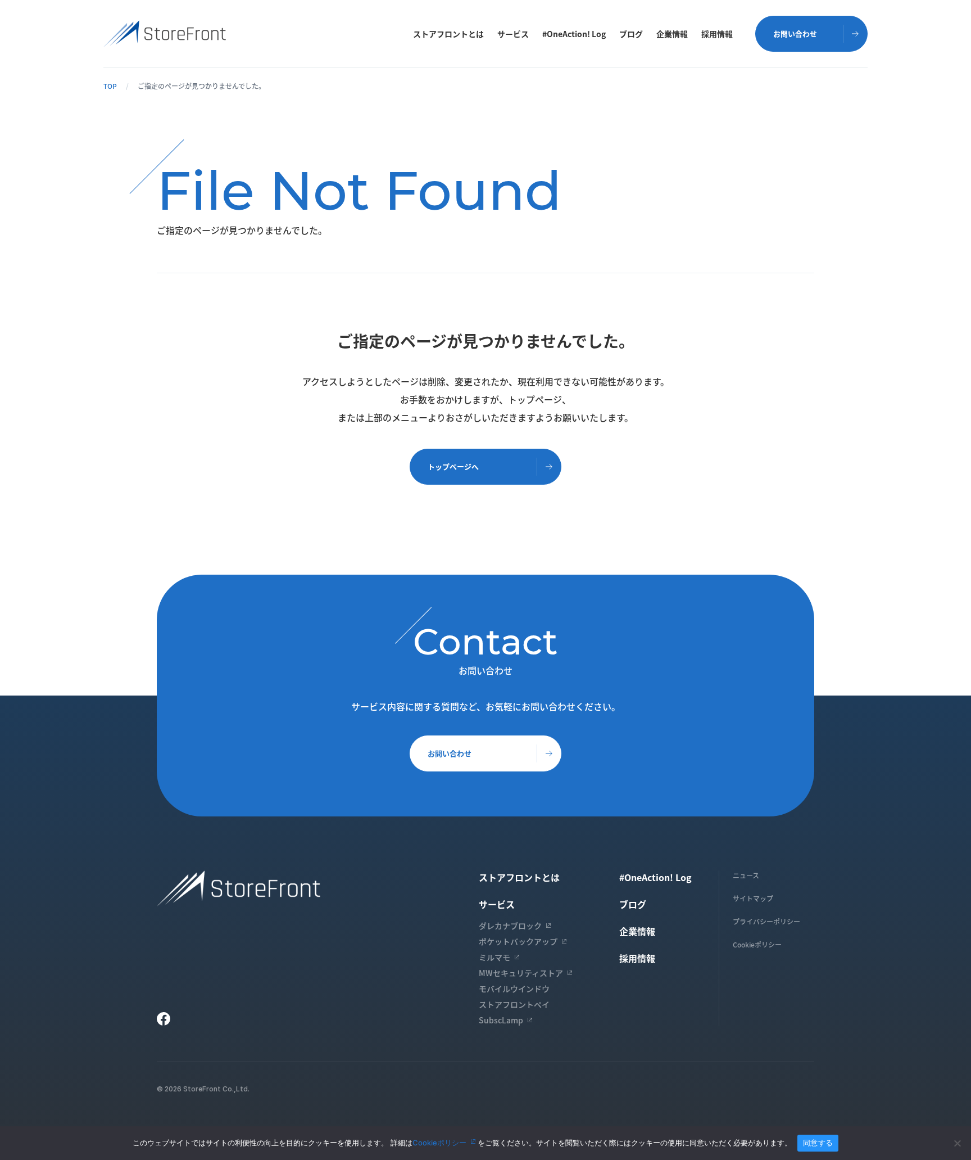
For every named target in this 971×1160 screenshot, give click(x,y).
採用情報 (717, 33)
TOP (110, 86)
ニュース (746, 875)
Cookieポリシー (757, 944)
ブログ (631, 33)
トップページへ (453, 466)
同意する (818, 1142)
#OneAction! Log (574, 33)
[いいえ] (957, 1143)
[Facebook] (163, 1019)
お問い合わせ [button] (795, 33)
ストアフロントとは (448, 33)
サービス (513, 33)
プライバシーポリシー (766, 921)
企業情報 (672, 33)
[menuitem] (448, 33)
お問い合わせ (449, 753)
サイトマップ (753, 898)
